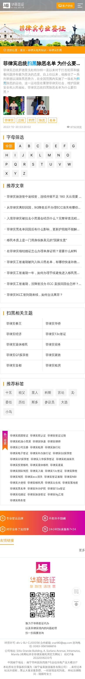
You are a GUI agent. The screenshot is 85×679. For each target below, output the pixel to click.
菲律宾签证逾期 (53, 476)
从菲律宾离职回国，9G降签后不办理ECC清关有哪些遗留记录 (44, 207)
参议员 (49, 402)
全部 (8, 146)
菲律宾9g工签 (56, 494)
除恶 (42, 120)
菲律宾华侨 (53, 323)
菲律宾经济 (14, 334)
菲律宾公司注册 (19, 447)
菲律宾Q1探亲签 (17, 355)
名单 (52, 120)
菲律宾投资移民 (19, 465)
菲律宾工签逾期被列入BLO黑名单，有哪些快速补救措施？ (44, 262)
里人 (35, 392)
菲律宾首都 (14, 365)
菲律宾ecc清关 (33, 476)
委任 (8, 402)
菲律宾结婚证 (18, 494)
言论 (61, 392)
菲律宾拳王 (14, 323)
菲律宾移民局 (35, 482)
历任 (22, 402)
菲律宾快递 (39, 441)
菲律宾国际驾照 (19, 471)
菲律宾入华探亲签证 (42, 459)
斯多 (35, 402)
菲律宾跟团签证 (19, 435)
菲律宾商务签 (18, 500)
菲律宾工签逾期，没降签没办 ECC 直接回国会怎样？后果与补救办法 (44, 284)
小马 (8, 412)
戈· (73, 392)
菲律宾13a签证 (56, 488)
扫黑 (32, 120)
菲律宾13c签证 (56, 334)
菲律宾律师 (54, 441)
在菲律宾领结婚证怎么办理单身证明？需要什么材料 (42, 251)
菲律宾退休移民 (17, 344)
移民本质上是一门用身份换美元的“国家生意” (37, 240)
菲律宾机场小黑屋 (20, 441)
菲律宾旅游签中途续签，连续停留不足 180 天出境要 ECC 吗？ (44, 196)
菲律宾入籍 (36, 471)
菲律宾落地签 (70, 482)
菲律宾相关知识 (37, 50)
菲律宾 (9, 120)
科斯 (48, 392)
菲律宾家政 (53, 355)
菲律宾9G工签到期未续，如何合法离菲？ (35, 294)
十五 (8, 392)
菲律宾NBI (70, 476)
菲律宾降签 (70, 471)
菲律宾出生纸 (53, 482)
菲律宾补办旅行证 (40, 453)
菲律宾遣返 (56, 465)
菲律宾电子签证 (19, 453)
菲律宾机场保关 (65, 459)
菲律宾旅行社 (53, 447)
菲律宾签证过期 (57, 435)
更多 (82, 550)
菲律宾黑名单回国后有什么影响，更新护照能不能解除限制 (44, 229)
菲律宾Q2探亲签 (62, 453)
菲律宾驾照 (16, 476)
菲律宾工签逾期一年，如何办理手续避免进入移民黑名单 (44, 273)
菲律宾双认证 (38, 435)
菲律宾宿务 (53, 344)
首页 (22, 50)
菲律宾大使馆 (18, 482)
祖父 (22, 392)
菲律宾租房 (53, 365)
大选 (64, 402)
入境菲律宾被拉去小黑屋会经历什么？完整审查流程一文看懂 (44, 218)
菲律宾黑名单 (18, 488)
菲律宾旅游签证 (36, 494)
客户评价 (67, 5)
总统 (21, 120)
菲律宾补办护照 (36, 488)
